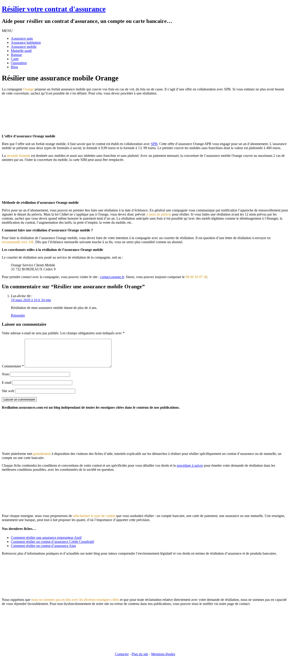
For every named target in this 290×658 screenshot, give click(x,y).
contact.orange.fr (112, 277)
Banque (16, 55)
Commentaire (13, 366)
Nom (5, 374)
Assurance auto (22, 38)
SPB (154, 144)
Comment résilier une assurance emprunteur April (46, 537)
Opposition (19, 63)
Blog (14, 67)
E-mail (6, 382)
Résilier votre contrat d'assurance (54, 9)
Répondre (18, 315)
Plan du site (140, 654)
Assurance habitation (26, 42)
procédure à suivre (190, 465)
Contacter (122, 654)
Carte (15, 59)
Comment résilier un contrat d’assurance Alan (43, 546)
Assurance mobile (23, 47)
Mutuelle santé (21, 51)
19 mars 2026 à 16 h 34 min (31, 300)
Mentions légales (163, 654)
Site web (8, 391)
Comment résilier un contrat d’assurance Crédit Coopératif (52, 542)
